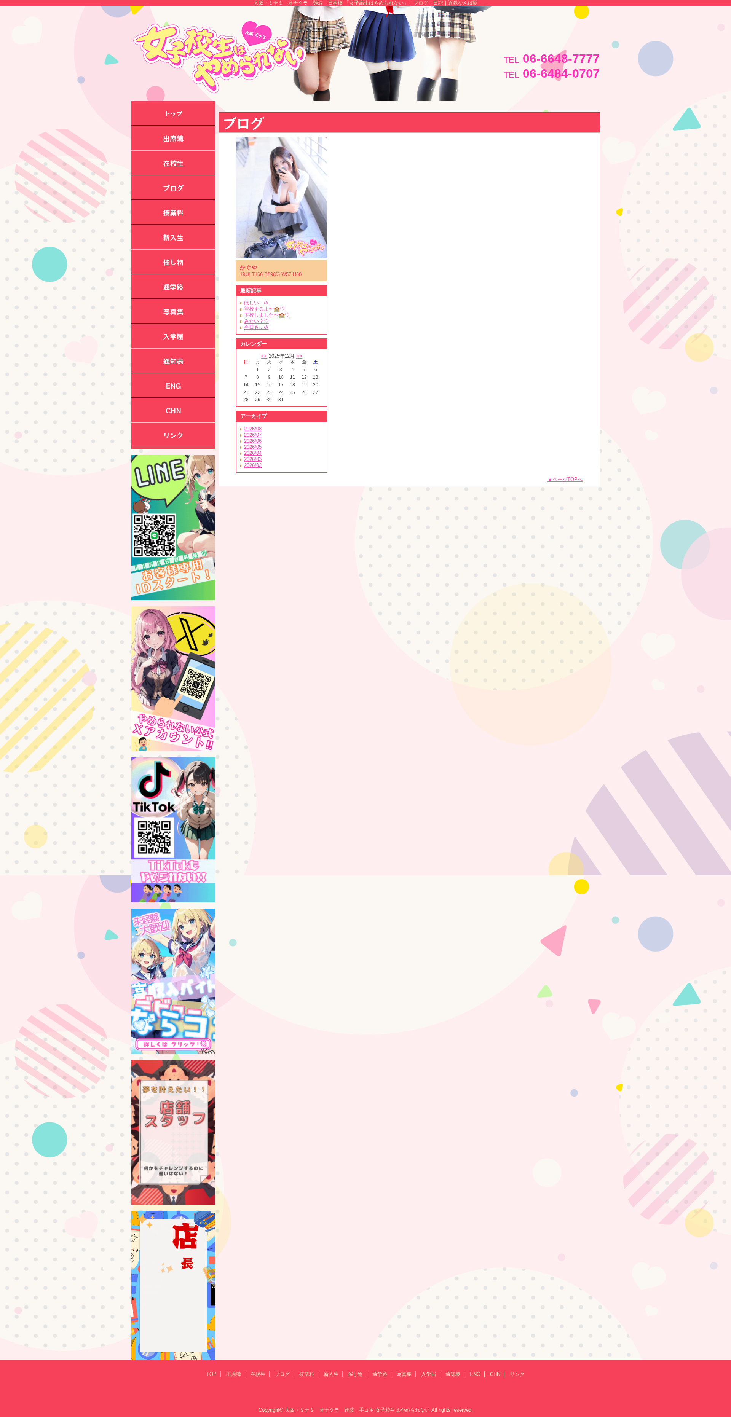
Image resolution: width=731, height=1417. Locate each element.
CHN (495, 1374)
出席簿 (233, 1374)
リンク (517, 1374)
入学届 (428, 1374)
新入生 (331, 1374)
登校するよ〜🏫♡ (264, 309)
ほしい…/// (256, 303)
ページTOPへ (567, 479)
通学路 (379, 1374)
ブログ (282, 1374)
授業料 (306, 1374)
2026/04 (253, 453)
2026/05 (253, 447)
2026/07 (253, 435)
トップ (173, 113)
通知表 (452, 1374)
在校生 (258, 1374)
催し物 (355, 1374)
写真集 (404, 1374)
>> (299, 356)
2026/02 (253, 465)
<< (264, 356)
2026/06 (253, 441)
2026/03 (253, 459)
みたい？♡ (256, 321)
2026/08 (253, 429)
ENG (475, 1374)
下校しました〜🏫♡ (267, 315)
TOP (211, 1374)
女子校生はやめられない (402, 1410)
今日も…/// (256, 327)
